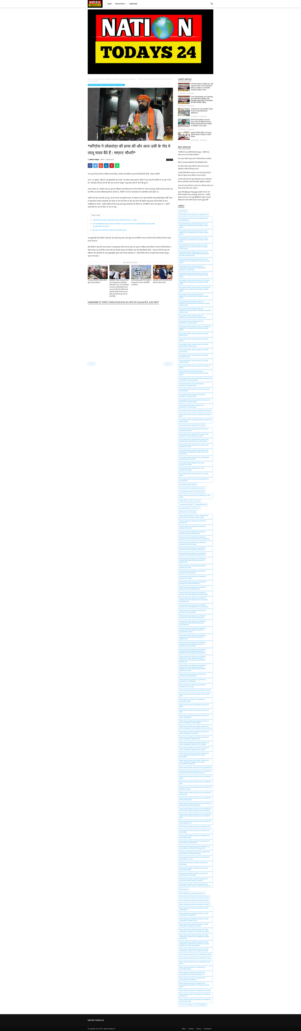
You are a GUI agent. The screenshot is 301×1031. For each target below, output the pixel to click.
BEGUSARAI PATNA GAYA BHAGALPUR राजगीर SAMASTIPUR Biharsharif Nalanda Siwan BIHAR (193, 225)
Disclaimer (207, 1029)
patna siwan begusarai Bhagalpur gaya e (194, 904)
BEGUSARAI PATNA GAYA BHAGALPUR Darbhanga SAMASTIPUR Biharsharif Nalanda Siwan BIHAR (192, 268)
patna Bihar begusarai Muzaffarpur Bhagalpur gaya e (192, 577)
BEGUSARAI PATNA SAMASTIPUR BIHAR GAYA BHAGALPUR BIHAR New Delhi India (193, 435)
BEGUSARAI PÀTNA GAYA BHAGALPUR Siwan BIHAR (193, 474)
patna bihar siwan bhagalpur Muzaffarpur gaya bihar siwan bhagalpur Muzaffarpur (195, 809)
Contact (191, 1029)
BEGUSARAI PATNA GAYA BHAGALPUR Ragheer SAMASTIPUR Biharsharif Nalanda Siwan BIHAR (194, 289)
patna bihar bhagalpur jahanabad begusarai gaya (192, 700)
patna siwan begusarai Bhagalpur (191, 893)
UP (183, 1005)
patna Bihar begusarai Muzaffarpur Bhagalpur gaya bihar (192, 572)
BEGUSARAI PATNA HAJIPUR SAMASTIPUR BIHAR (195, 411)
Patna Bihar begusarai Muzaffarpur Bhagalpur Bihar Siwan (192, 543)
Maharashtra (201, 504)
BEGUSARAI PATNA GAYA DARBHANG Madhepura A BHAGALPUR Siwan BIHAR (195, 379)
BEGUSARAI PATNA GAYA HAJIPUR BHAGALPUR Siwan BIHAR (194, 390)
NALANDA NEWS (184, 508)
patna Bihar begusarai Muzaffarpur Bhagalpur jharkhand (192, 680)
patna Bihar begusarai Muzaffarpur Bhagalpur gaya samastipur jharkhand (193, 606)
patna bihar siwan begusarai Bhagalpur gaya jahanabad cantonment (194, 722)
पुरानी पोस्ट (168, 364)
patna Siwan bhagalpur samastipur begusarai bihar (192, 968)
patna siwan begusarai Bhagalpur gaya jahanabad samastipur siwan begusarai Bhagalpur (194, 936)
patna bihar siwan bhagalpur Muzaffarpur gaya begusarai (195, 788)
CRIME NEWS (183, 501)
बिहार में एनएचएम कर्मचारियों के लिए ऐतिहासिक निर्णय (192, 162)
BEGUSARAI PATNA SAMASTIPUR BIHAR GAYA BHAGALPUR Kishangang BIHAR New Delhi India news (193, 452)
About (184, 1029)
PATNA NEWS (183, 889)
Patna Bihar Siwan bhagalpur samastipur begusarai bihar (194, 836)
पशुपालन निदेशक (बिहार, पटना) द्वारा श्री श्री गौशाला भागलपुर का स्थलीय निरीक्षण (201, 134)
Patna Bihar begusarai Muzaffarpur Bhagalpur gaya (192, 566)
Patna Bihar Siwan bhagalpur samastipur (194, 827)
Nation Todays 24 (109, 1029)
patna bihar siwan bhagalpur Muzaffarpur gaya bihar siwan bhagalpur (195, 804)
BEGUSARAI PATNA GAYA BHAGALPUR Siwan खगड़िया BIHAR (193, 334)
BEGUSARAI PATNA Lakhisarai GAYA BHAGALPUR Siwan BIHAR (195, 420)
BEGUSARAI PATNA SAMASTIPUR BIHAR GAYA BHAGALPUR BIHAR (193, 429)
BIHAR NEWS (200, 492)
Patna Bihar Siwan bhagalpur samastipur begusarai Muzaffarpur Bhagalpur (194, 847)
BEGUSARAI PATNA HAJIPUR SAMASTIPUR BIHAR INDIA (195, 415)
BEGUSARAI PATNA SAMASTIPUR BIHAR (192, 425)
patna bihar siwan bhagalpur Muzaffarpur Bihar (195, 777)
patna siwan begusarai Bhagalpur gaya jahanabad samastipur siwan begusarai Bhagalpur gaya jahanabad (194, 943)
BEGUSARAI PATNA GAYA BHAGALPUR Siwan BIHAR (193, 340)
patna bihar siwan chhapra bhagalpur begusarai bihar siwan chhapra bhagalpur (195, 885)
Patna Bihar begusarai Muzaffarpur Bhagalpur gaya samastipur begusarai (193, 593)
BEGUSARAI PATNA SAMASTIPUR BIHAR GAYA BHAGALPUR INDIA (193, 446)
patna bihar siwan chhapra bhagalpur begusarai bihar (193, 869)
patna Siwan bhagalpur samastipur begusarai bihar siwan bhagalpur (192, 973)
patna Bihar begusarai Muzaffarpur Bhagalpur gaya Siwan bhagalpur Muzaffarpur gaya (192, 630)
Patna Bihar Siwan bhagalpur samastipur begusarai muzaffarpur (106, 84)
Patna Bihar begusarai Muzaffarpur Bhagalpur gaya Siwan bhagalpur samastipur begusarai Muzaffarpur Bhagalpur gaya (192, 668)
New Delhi (195, 508)
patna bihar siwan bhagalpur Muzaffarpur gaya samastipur (195, 822)
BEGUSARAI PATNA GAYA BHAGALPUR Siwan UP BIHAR (194, 367)
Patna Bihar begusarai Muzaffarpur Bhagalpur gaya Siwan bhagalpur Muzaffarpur (192, 623)
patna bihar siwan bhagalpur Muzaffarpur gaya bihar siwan (195, 799)
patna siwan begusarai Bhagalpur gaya (193, 901)
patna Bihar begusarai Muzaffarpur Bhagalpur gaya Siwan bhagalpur (192, 616)
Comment (169, 160)
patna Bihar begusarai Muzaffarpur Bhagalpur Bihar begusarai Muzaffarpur (194, 538)
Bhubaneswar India (186, 492)
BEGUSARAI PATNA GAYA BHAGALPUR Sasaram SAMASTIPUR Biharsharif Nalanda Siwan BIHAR (194, 328)
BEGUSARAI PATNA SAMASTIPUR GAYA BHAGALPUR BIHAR (191, 463)
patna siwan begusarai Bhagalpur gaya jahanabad (193, 909)
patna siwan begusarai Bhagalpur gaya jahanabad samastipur (193, 914)
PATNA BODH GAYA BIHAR (187, 512)
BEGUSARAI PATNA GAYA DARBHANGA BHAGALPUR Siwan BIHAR (191, 384)
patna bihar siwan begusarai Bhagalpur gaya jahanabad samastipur (194, 738)
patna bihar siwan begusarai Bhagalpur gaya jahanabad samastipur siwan (194, 748)
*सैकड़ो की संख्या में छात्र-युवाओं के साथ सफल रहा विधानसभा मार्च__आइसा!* (115, 220)
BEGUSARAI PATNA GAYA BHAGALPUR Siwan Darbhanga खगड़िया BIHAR (193, 345)
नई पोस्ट (91, 364)
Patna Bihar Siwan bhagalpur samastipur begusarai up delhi (194, 858)
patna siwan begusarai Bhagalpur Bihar (194, 897)
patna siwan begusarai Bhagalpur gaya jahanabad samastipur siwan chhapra (193, 950)
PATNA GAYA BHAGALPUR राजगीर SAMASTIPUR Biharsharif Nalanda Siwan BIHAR (193, 516)
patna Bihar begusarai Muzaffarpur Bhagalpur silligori (192, 685)
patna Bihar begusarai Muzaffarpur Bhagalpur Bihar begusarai (192, 532)
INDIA (198, 501)
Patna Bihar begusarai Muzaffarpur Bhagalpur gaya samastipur (192, 588)
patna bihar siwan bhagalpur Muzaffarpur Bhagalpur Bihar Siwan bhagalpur (195, 772)
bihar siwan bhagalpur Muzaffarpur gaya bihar (194, 496)
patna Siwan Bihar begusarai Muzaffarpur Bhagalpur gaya (195, 1000)
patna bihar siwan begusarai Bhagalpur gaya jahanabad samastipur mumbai (194, 743)
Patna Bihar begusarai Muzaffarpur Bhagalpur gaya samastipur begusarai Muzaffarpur (193, 599)
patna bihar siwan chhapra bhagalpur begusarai (193, 863)
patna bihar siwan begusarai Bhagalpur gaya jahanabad (194, 716)
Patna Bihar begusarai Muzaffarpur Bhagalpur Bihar (192, 527)
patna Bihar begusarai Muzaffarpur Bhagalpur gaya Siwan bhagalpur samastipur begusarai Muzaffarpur (192, 651)
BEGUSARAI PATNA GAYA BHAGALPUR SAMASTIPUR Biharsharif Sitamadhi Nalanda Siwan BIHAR (195, 310)
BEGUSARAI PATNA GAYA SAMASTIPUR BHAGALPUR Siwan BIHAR (191, 406)
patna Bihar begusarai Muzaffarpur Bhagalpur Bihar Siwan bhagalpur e (192, 554)
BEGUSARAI (183, 211)
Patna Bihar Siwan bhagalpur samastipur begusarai (194, 831)
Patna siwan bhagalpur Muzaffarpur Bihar (195, 954)
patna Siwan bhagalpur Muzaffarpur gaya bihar (194, 962)
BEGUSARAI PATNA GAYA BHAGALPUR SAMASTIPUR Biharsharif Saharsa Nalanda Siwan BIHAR (194, 303)
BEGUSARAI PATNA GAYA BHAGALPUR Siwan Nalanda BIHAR (193, 356)
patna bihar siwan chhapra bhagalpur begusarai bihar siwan (193, 874)
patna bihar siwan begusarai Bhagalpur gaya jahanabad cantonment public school (195, 727)
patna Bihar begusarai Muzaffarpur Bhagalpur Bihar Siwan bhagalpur (192, 548)
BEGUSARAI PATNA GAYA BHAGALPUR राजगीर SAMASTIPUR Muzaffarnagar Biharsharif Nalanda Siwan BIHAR (194, 253)
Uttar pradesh (200, 1005)
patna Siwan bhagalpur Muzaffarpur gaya (194, 958)
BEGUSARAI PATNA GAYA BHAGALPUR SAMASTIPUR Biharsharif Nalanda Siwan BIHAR (193, 296)
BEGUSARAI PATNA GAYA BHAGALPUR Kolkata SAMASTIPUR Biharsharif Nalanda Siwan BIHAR (194, 282)
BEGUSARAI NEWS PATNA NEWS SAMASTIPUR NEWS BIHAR (194, 480)
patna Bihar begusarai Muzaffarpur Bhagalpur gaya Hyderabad (192, 582)
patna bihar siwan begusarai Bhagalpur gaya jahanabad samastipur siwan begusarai (194, 755)
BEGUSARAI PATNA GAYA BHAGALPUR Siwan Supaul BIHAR (193, 361)
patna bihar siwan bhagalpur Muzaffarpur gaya (195, 782)
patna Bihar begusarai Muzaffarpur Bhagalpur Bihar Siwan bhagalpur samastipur (192, 560)
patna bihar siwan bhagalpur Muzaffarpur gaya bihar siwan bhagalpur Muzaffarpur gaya (195, 815)
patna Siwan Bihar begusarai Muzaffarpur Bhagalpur (195, 995)
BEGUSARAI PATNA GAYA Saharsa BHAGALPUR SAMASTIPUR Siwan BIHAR (194, 401)
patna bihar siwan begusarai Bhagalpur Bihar (194, 705)
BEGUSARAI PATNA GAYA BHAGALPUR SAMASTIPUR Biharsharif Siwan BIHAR (192, 316)
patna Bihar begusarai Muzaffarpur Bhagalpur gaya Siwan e (192, 675)
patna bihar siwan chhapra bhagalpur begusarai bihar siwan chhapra (193, 879)
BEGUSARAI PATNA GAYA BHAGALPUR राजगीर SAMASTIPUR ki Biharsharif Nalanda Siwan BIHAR (194, 261)
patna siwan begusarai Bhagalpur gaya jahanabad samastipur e (193, 919)
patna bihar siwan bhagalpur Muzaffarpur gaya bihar (195, 793)
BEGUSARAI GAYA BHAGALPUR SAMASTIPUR (193, 215)
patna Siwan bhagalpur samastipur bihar (194, 990)
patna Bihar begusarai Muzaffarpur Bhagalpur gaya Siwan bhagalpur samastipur (192, 637)
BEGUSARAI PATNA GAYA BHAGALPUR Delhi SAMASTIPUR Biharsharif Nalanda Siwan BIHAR (193, 275)
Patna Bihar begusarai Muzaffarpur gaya (194, 690)
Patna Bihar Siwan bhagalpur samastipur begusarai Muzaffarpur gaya (194, 852)
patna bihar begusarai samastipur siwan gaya (194, 695)
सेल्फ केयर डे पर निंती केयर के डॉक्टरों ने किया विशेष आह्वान (109, 230)
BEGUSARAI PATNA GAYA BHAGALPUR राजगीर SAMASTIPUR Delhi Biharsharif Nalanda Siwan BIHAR (193, 246)
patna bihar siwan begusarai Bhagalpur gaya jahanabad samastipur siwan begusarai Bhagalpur (194, 762)
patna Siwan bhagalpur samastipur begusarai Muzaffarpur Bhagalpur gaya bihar (194, 985)
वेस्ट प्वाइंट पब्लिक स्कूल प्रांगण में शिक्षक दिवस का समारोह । (195, 158)
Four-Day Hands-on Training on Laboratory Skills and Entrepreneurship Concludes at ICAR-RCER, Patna (202, 99)
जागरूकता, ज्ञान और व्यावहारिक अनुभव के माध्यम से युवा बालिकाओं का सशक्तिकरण (202, 111)
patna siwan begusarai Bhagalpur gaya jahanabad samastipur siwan (193, 925)
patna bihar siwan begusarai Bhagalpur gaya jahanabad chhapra (194, 732)
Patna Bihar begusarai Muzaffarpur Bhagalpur (192, 522)
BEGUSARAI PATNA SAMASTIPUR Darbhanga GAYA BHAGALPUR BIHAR (194, 458)
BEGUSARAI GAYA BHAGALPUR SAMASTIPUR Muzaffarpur (193, 219)
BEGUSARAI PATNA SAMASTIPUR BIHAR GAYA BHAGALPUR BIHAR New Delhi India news (193, 440)
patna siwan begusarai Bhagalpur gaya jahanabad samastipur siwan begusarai (194, 930)
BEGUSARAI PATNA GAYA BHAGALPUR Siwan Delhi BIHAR (193, 350)
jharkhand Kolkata (186, 504)
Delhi (192, 501)
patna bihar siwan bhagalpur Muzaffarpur (195, 767)
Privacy (199, 1029)
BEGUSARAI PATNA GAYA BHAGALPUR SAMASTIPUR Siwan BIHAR (191, 322)
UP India (189, 1005)
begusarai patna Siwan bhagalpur (191, 488)
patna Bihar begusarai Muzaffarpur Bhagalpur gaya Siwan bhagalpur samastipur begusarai (192, 644)
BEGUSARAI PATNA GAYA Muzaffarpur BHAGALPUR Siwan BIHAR (192, 395)
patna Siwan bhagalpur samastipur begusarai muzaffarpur (192, 979)
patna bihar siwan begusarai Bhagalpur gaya (194, 711)
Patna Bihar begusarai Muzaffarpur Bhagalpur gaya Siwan (192, 611)
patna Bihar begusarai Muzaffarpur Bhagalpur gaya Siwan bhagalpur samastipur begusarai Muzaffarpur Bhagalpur (192, 659)
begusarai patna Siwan (187, 484)
